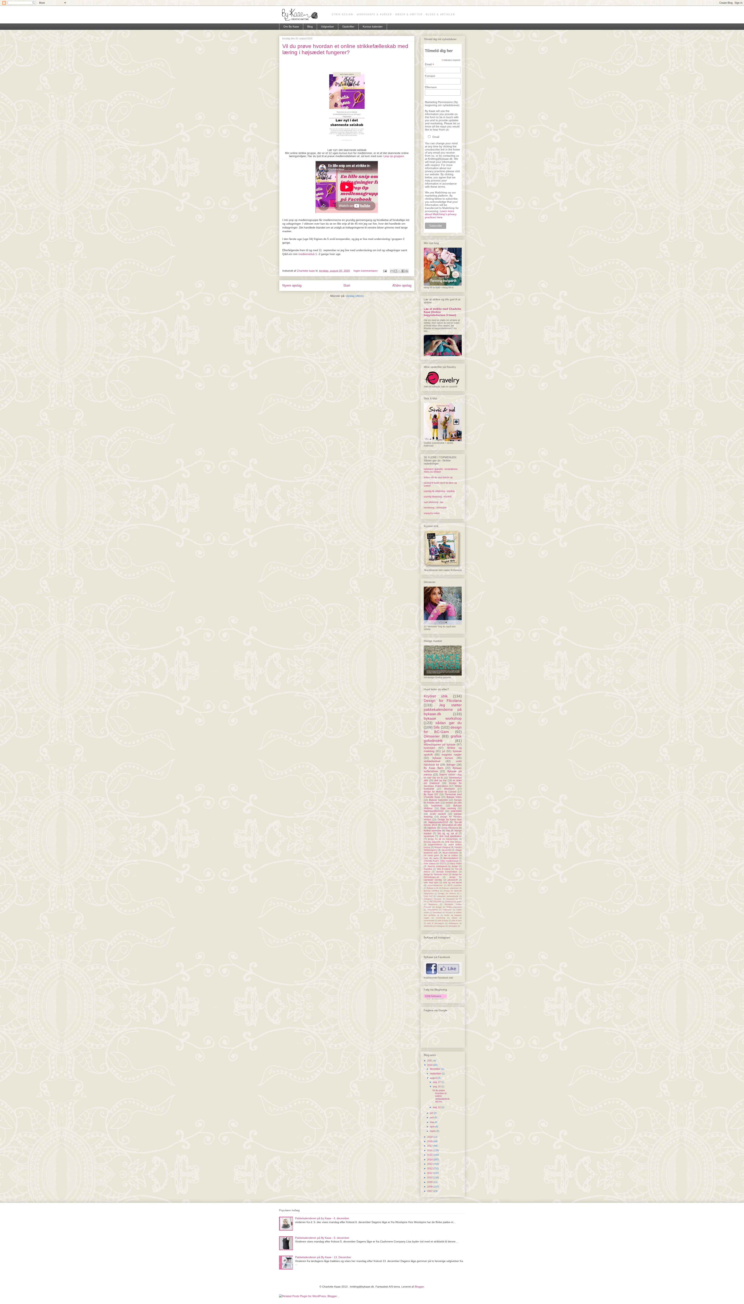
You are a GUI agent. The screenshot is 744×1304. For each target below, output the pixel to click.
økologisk (453, 926)
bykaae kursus (442, 757)
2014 (430, 1159)
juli (432, 1113)
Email (429, 64)
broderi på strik (454, 802)
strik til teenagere (435, 923)
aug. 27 (437, 1082)
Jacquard (450, 899)
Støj (448, 830)
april (432, 1126)
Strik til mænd (443, 869)
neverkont (429, 836)
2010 (430, 1177)
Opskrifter (348, 26)
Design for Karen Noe (449, 819)
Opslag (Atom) (355, 295)
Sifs (436, 727)
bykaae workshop (443, 718)
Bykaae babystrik (438, 800)
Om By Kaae (291, 26)
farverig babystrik (432, 842)
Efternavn (431, 87)
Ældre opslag (401, 285)
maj (432, 1122)
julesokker (437, 912)
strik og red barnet (452, 882)
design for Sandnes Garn (436, 874)
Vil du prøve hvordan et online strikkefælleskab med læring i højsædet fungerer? (345, 49)
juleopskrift (453, 880)
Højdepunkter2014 (433, 811)
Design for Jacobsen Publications (443, 784)
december (435, 1069)
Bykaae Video (454, 797)
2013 (430, 1164)
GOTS (443, 863)
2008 (430, 1186)
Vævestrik (446, 850)
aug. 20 (437, 1086)
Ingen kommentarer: (366, 270)
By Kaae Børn (433, 767)
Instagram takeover (433, 899)
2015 (430, 1155)
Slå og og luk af (447, 833)
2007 (430, 1191)
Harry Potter (456, 863)
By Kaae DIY (431, 794)
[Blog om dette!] (396, 271)
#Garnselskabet (450, 853)
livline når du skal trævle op (438, 477)
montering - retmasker (435, 507)
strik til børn (457, 920)
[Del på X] (399, 271)
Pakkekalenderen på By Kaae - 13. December (323, 1257)
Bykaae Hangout (442, 847)
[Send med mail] (392, 271)
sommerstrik (429, 920)
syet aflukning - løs (433, 502)
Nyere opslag (291, 285)
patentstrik (456, 811)
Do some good (431, 855)
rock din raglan (431, 858)
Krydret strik (436, 696)
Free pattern (430, 863)
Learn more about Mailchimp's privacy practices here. (440, 214)
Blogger (419, 1286)
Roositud (428, 869)
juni (432, 1117)
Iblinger (451, 764)
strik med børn (431, 882)
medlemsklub (306, 254)
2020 (430, 1065)
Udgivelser (327, 26)
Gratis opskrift (438, 814)
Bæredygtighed (450, 858)
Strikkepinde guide (453, 902)
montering (440, 918)
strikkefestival (432, 761)
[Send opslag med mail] (385, 270)
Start (346, 285)
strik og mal (440, 780)
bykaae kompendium (447, 871)
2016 (430, 1150)
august (434, 1078)
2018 (430, 1141)
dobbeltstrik (432, 910)
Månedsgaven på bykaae (440, 744)
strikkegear (453, 923)
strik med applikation (450, 836)
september (436, 1073)
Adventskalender (435, 885)
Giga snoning (448, 808)
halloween (447, 910)
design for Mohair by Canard (440, 791)
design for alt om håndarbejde (443, 839)
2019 (430, 1137)
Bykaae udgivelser (450, 888)
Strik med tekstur (453, 842)
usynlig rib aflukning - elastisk (439, 491)
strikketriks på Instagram (434, 926)
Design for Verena (447, 893)
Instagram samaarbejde (447, 896)
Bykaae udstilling (431, 891)
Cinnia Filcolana (449, 828)
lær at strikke (451, 855)
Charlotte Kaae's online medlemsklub (441, 861)
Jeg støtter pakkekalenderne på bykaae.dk (443, 709)
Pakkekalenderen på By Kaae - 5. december (322, 1237)
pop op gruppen (394, 156)
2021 (430, 1060)
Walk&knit (433, 904)
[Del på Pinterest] (407, 271)
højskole (431, 828)
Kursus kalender (373, 26)
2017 (430, 1145)
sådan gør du (448, 723)
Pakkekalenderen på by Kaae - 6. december (322, 1218)
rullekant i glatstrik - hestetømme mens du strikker (441, 470)
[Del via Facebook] (403, 271)
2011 (430, 1173)
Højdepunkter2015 (438, 822)
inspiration (436, 805)
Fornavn (430, 75)
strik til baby (443, 920)
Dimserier (432, 736)
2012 (430, 1168)
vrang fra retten (432, 513)
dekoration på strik (452, 825)
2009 (430, 1182)
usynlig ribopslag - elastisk (438, 496)
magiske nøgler (452, 754)
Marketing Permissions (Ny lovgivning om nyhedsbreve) (442, 103)
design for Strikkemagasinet (449, 907)
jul (443, 751)
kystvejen (429, 747)
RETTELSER (435, 902)
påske (454, 918)
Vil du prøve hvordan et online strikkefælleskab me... (441, 1096)
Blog (310, 26)
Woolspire (449, 788)
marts (433, 1131)
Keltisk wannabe (432, 830)
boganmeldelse (435, 844)
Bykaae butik (433, 888)
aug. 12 (437, 1107)
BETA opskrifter (455, 885)
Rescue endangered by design (443, 866)
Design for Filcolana (443, 701)
